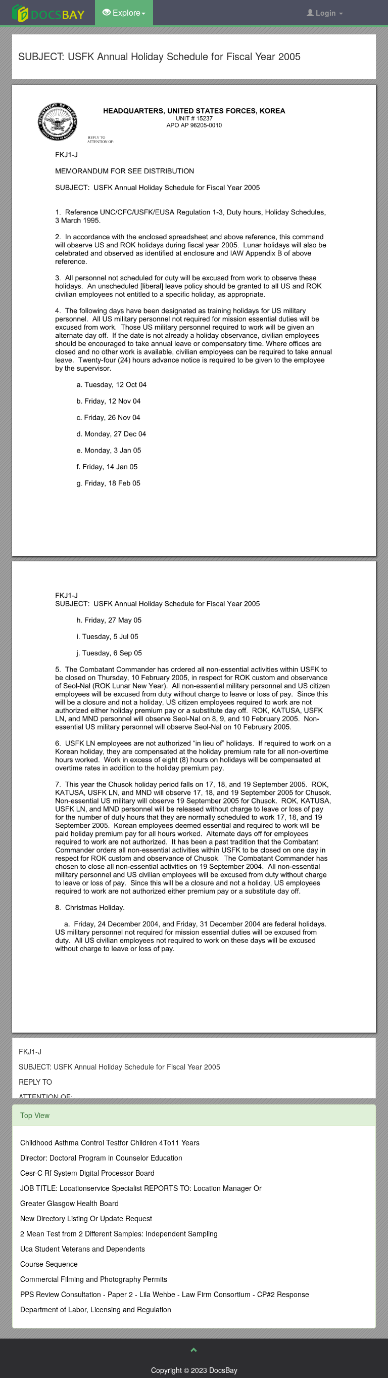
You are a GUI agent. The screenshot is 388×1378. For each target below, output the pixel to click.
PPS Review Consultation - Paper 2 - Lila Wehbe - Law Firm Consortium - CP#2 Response (164, 1294)
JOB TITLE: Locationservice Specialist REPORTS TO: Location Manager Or (141, 1188)
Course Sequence (49, 1264)
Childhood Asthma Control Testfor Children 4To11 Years (110, 1142)
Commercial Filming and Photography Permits (93, 1279)
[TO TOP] (194, 1350)
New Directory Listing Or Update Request (86, 1218)
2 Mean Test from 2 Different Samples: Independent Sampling (119, 1233)
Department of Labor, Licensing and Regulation (95, 1309)
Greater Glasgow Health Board (69, 1203)
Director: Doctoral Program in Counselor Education (101, 1157)
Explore (125, 12)
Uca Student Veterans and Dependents (82, 1248)
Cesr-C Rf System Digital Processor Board (87, 1173)
